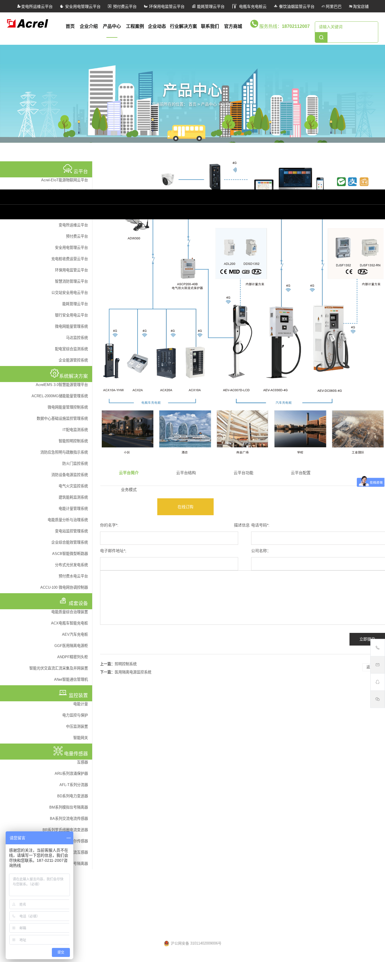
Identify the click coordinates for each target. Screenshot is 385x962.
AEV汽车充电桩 (75, 634)
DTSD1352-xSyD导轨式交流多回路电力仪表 (289, 829)
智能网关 (80, 738)
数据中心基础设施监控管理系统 (62, 418)
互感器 (82, 762)
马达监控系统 (77, 338)
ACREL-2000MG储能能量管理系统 (60, 396)
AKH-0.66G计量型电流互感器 (119, 900)
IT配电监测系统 (75, 430)
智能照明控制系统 (73, 441)
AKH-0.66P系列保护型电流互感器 (122, 885)
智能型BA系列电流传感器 (116, 870)
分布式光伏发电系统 (71, 565)
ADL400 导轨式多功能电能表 (276, 806)
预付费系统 (104, 757)
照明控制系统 (126, 664)
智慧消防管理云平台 (71, 281)
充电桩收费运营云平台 (69, 259)
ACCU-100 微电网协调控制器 (64, 587)
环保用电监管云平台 (166, 6)
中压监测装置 (77, 726)
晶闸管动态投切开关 (269, 704)
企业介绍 (89, 26)
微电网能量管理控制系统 (68, 407)
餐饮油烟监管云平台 (296, 6)
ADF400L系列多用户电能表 (275, 768)
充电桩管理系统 (108, 734)
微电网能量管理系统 (71, 326)
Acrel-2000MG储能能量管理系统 (200, 727)
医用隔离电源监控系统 (133, 672)
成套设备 (261, 678)
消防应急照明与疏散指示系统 (64, 452)
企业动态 (157, 26)
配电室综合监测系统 (71, 349)
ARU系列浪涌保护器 (71, 773)
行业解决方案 (183, 26)
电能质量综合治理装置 (69, 612)
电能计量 (80, 704)
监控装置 (261, 757)
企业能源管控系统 (73, 360)
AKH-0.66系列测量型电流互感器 (121, 878)
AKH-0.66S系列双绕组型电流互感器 (124, 893)
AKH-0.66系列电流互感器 (116, 923)
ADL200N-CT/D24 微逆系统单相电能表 (284, 814)
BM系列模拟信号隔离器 (68, 807)
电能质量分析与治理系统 (68, 520)
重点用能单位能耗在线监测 (196, 742)
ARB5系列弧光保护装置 (272, 836)
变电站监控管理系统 (71, 531)
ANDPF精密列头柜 (72, 657)
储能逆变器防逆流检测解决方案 (199, 734)
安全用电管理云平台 (82, 6)
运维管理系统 (106, 719)
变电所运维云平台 (37, 6)
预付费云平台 (124, 6)
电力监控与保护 (75, 715)
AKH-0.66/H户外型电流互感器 (119, 862)
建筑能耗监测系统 (73, 497)
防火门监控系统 (75, 463)
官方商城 (233, 26)
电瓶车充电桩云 (252, 6)
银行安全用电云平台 (71, 315)
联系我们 (210, 26)
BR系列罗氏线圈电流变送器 (65, 830)
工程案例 (135, 26)
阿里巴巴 (334, 6)
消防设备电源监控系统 (69, 475)
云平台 (227, 104)
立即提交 (367, 639)
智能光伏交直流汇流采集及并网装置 (58, 668)
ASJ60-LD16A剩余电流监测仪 (277, 821)
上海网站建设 (284, 931)
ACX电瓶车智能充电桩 (69, 623)
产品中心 (112, 26)
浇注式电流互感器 (110, 916)
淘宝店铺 (361, 6)
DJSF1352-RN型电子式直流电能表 (281, 798)
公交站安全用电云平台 (69, 293)
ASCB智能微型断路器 (70, 554)
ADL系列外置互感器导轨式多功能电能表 (285, 791)
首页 (70, 26)
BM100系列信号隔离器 (113, 855)
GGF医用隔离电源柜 (71, 646)
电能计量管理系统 (73, 508)
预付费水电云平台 (73, 576)
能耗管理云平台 (210, 6)
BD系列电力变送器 (72, 796)
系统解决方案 (186, 678)
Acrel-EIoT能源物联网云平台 (64, 180)
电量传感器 (105, 844)
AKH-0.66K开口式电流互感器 (119, 908)
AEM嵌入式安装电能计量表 (275, 776)
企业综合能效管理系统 (69, 542)
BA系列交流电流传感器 (69, 818)
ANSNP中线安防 (266, 696)
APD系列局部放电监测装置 (275, 783)
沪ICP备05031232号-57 (233, 931)
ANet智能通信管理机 (71, 679)
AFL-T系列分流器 (73, 785)
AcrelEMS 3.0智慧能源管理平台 (62, 385)
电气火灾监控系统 (73, 486)
